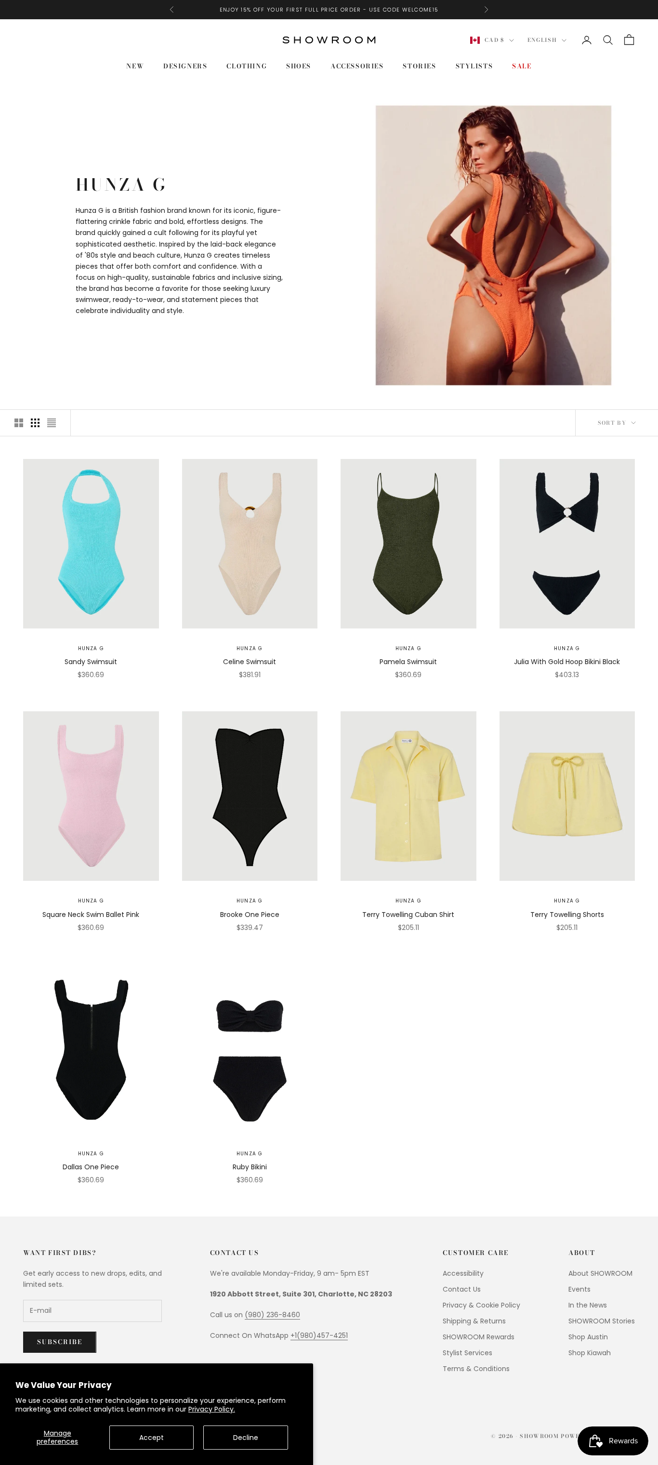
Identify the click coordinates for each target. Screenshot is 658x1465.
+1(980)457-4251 (319, 1335)
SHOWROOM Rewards (478, 1337)
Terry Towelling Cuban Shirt (408, 914)
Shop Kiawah (589, 1353)
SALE (521, 66)
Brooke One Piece (249, 914)
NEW (135, 66)
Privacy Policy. (211, 1409)
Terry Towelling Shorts (567, 914)
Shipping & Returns (474, 1321)
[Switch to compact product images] (51, 423)
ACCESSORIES (356, 66)
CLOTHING (246, 66)
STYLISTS (474, 66)
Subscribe (59, 1342)
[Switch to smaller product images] (35, 423)
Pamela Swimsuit (408, 662)
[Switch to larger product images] (18, 423)
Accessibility (463, 1273)
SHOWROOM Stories (601, 1321)
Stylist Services (467, 1353)
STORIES (419, 66)
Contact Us (462, 1289)
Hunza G (91, 648)
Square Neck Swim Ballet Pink (90, 914)
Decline (245, 1437)
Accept (151, 1437)
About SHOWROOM (600, 1273)
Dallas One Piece (91, 1167)
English (542, 40)
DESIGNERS (185, 66)
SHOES (298, 66)
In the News (587, 1305)
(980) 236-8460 (272, 1315)
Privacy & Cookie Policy (481, 1305)
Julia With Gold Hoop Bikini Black (567, 662)
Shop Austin (588, 1337)
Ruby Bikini (250, 1167)
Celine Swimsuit (249, 662)
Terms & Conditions (476, 1368)
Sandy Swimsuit (91, 662)
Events (579, 1289)
